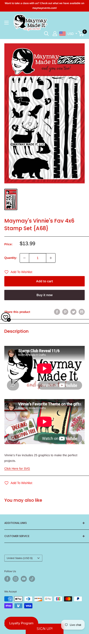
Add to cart (44, 281)
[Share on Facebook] (57, 312)
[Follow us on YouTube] (24, 579)
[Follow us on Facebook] (7, 579)
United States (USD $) (20, 558)
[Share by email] (82, 312)
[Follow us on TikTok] (32, 579)
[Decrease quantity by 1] (24, 257)
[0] (81, 33)
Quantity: (10, 257)
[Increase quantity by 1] (50, 257)
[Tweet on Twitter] (73, 312)
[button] (45, 629)
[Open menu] (6, 22)
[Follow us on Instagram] (16, 579)
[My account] (55, 33)
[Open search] (46, 33)
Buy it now (44, 295)
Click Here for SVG (17, 468)
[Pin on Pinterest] (65, 312)
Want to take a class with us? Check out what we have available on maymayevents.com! (44, 5)
